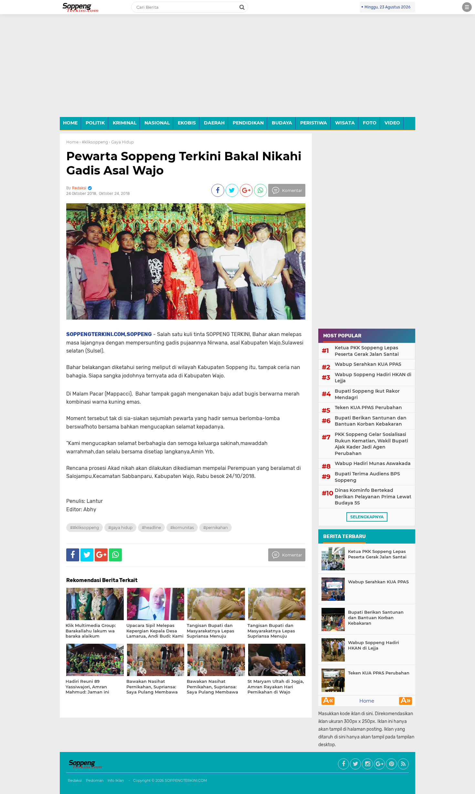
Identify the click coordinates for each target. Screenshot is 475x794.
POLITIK (95, 123)
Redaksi (75, 780)
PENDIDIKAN (248, 123)
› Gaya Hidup (121, 142)
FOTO (369, 123)
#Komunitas (182, 527)
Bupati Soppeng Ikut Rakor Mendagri (367, 394)
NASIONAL (157, 123)
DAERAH (214, 123)
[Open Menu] (467, 7)
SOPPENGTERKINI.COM (186, 780)
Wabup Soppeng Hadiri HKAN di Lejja (373, 378)
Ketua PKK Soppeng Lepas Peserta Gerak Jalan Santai (367, 351)
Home (72, 142)
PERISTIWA (313, 123)
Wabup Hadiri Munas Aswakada (373, 463)
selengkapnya (367, 516)
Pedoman (94, 780)
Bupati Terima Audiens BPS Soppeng (367, 477)
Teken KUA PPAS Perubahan (368, 407)
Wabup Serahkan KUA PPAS (368, 364)
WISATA (345, 123)
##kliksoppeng (84, 527)
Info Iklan (116, 780)
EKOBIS (187, 123)
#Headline (151, 527)
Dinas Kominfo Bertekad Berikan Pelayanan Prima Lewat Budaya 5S (373, 496)
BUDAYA (282, 123)
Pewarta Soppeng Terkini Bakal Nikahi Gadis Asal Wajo (183, 163)
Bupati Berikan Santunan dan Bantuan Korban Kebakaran (370, 421)
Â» (406, 701)
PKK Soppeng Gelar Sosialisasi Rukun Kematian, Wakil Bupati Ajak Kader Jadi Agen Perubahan (371, 443)
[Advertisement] (237, 70)
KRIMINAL (124, 123)
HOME (70, 123)
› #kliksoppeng (93, 142)
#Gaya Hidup (120, 527)
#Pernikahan (215, 527)
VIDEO (392, 123)
